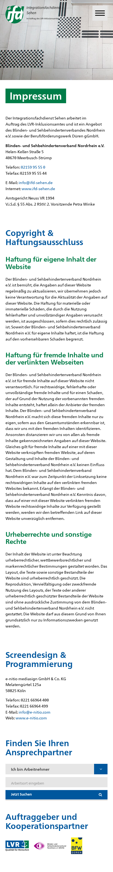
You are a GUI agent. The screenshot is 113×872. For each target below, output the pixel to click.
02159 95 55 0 (33, 166)
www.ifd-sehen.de (38, 188)
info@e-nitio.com (34, 711)
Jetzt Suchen (21, 794)
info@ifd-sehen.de (36, 182)
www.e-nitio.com (31, 717)
